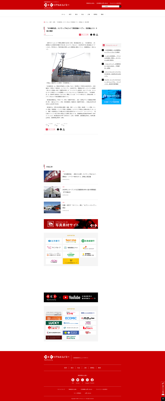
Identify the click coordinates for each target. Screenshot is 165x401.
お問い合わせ (88, 393)
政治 (76, 14)
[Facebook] (92, 379)
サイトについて (61, 389)
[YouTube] (77, 379)
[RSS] (72, 379)
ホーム (63, 14)
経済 (70, 14)
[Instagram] (87, 379)
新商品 (95, 14)
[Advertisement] (59, 151)
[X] (82, 379)
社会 (82, 14)
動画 (102, 14)
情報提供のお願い (90, 3)
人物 (89, 14)
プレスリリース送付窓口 (115, 3)
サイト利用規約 (77, 393)
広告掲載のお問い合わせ (102, 3)
